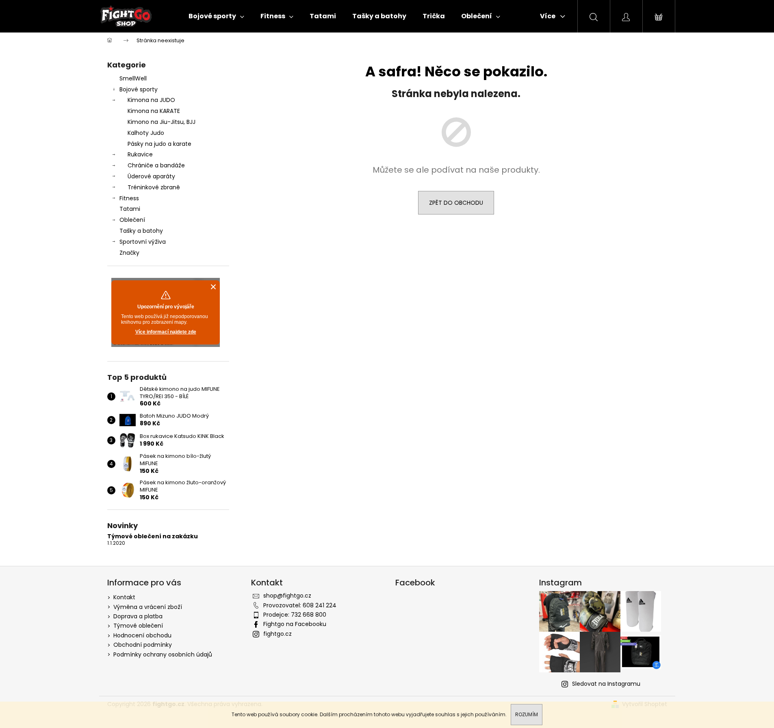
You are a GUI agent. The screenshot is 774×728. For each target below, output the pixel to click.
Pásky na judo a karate (159, 144)
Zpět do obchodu (456, 203)
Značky (129, 253)
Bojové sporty (138, 89)
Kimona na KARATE (154, 111)
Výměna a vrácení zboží (147, 607)
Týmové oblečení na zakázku (152, 536)
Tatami (129, 209)
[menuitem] (216, 16)
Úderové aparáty (151, 176)
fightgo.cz (277, 634)
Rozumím (526, 714)
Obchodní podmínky (142, 645)
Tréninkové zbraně (154, 187)
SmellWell (133, 78)
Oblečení (132, 220)
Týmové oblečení (138, 626)
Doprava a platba (138, 616)
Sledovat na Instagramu (606, 684)
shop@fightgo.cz (287, 596)
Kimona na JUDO (151, 100)
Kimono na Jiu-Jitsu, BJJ (161, 122)
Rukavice (140, 154)
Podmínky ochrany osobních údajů (162, 654)
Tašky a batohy (141, 231)
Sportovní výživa (142, 242)
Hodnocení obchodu (142, 635)
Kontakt (124, 597)
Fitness (129, 198)
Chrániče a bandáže (156, 165)
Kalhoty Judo (146, 133)
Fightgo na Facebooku (294, 624)
